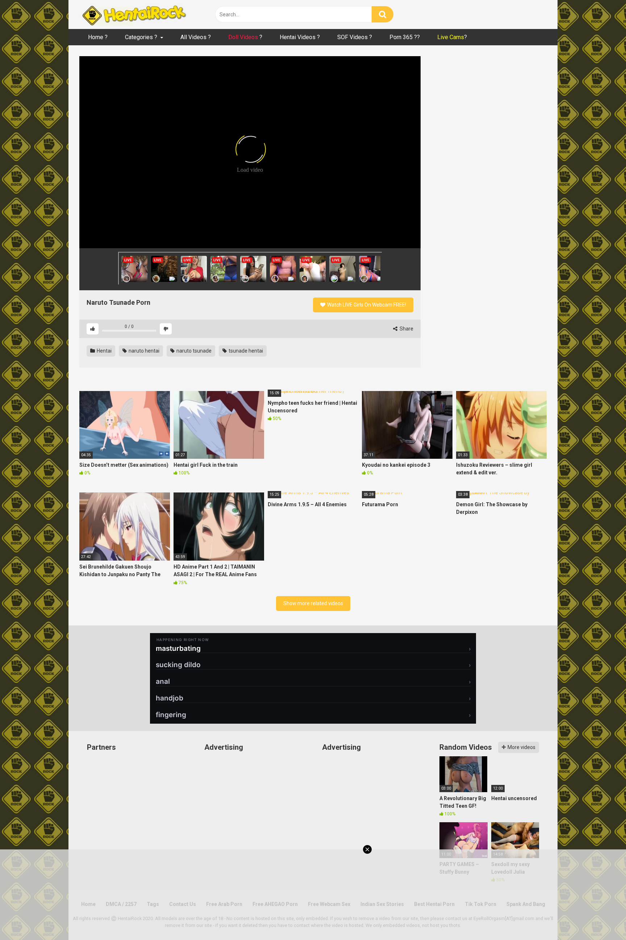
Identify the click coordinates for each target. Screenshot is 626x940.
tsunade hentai (245, 351)
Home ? (98, 37)
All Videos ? (195, 37)
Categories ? (141, 37)
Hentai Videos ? (300, 37)
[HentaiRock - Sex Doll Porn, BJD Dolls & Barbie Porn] (133, 14)
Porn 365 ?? (404, 37)
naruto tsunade (193, 351)
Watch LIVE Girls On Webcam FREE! (366, 305)
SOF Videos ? (354, 37)
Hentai (104, 351)
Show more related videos (313, 603)
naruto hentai (143, 351)
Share (405, 329)
